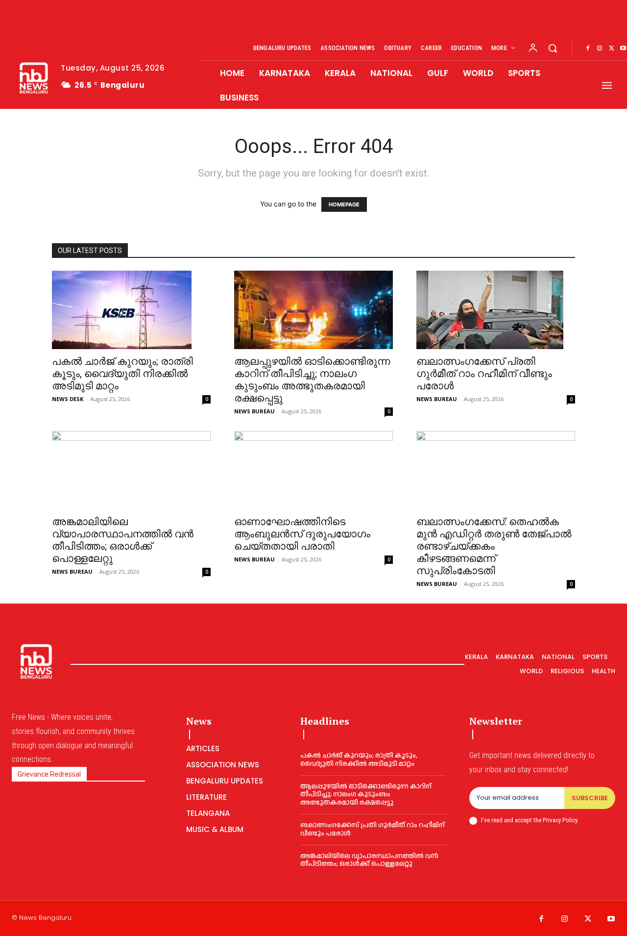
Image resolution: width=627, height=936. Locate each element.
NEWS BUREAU (254, 411)
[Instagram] (599, 48)
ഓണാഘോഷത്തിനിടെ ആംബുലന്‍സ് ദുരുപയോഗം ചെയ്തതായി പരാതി (302, 534)
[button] (552, 48)
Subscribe (590, 798)
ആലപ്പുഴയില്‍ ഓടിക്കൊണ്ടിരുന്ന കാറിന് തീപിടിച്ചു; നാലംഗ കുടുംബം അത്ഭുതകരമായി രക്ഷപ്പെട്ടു (312, 379)
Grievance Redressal (49, 774)
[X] (611, 48)
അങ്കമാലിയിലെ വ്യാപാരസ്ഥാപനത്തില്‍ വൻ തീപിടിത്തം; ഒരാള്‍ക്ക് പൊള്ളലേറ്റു (122, 540)
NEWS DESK (67, 399)
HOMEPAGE (344, 204)
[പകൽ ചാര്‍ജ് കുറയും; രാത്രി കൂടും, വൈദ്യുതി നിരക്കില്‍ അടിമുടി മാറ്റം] (131, 310)
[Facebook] (588, 48)
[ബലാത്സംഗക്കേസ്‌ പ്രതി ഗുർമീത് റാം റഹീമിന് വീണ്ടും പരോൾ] (495, 310)
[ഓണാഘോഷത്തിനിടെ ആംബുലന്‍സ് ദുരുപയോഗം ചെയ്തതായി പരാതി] (313, 470)
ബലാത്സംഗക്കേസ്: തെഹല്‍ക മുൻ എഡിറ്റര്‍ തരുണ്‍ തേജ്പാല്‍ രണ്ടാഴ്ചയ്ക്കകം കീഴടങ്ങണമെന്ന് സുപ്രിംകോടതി (493, 546)
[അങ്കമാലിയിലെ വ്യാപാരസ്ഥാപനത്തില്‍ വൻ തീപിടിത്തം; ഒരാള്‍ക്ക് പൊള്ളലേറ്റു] (131, 470)
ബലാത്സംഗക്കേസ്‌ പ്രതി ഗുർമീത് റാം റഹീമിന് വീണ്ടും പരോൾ (484, 373)
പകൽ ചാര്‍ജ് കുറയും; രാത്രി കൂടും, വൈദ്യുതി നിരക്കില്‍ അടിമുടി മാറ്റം (122, 373)
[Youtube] (611, 919)
